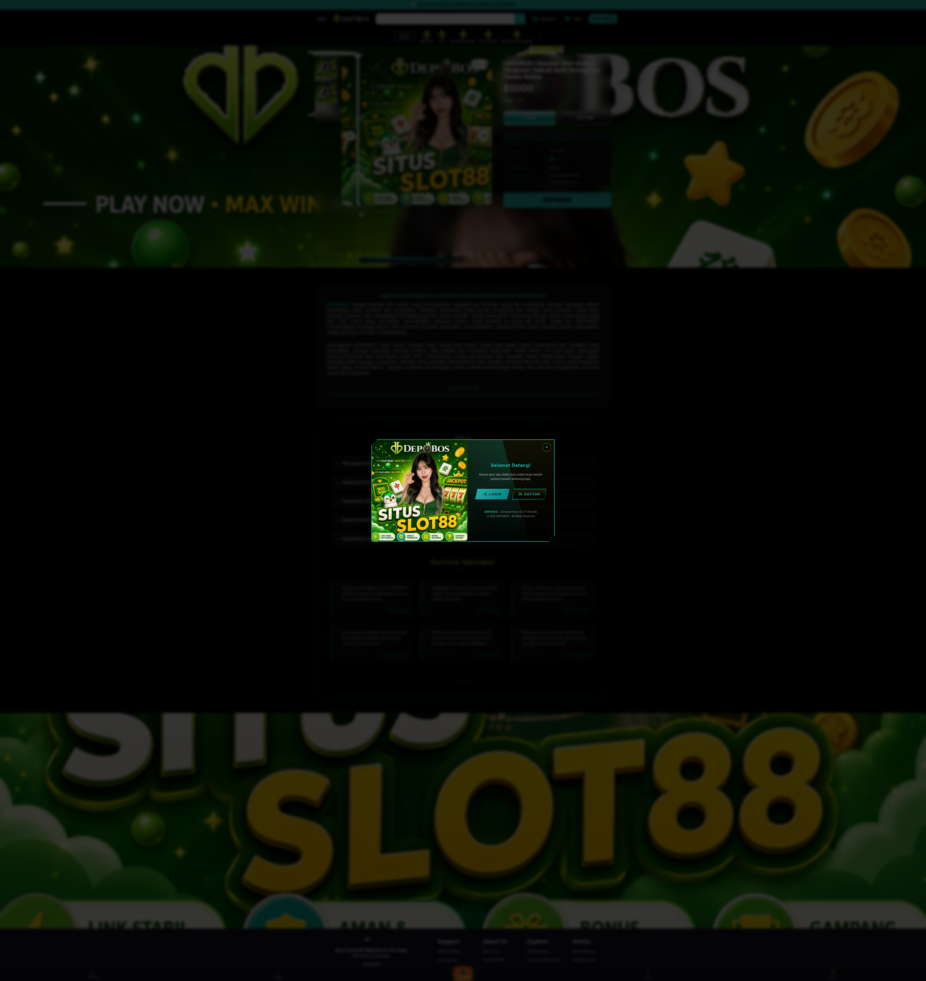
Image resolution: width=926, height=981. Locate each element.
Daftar (532, 494)
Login (495, 494)
